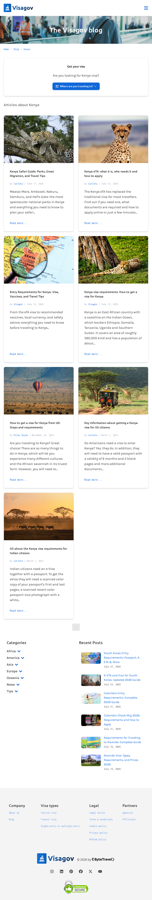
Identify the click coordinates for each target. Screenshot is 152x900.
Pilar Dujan (21, 435)
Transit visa (48, 819)
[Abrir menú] (146, 8)
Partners (130, 805)
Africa (11, 651)
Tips (10, 691)
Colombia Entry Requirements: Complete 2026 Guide (120, 697)
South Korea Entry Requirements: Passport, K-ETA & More (122, 657)
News (11, 684)
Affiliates (129, 819)
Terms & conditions (101, 819)
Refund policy (97, 839)
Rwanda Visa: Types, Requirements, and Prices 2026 (121, 760)
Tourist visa (48, 812)
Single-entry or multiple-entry (60, 826)
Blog (11, 819)
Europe (12, 671)
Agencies (128, 812)
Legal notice (97, 812)
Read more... (19, 223)
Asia (10, 664)
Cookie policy (97, 826)
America (13, 658)
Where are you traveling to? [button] (76, 86)
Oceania (13, 678)
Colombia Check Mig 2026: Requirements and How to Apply (122, 720)
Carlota (18, 183)
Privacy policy (98, 832)
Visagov (18, 304)
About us (14, 812)
